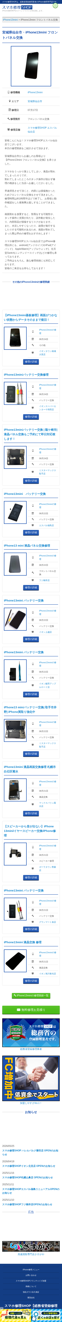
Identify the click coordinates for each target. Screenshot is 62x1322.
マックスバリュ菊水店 (47, 804)
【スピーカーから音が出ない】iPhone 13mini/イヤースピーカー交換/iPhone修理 (30, 831)
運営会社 (31, 1298)
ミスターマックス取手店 (47, 472)
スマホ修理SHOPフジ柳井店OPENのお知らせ (27, 1204)
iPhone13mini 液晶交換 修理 (23, 942)
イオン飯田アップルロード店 (47, 685)
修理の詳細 (31, 361)
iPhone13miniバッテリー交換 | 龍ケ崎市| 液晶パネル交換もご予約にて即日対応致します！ (30, 434)
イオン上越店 (45, 632)
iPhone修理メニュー (31, 1270)
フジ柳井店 (44, 580)
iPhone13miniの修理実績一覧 (32, 995)
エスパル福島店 (46, 525)
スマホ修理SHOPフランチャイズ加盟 (31, 1281)
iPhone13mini (35, 92)
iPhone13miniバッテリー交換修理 (26, 374)
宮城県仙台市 (35, 101)
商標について (31, 1286)
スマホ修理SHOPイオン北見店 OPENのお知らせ (28, 1166)
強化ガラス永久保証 (31, 1292)
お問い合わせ (31, 1275)
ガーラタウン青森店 (47, 869)
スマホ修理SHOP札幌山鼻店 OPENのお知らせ (27, 1177)
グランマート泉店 (47, 922)
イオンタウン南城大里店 (47, 353)
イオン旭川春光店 (47, 973)
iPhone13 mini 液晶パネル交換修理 (27, 545)
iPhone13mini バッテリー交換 (25, 493)
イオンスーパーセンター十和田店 (47, 408)
